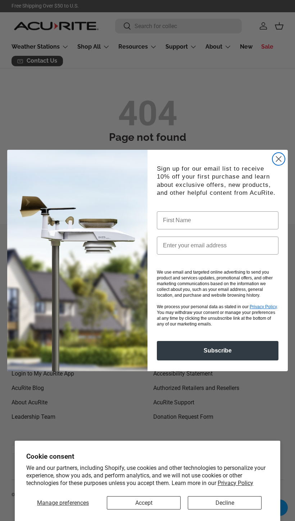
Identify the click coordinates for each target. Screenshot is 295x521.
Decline (224, 502)
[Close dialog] (278, 159)
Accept (144, 502)
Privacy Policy (235, 483)
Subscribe (218, 350)
